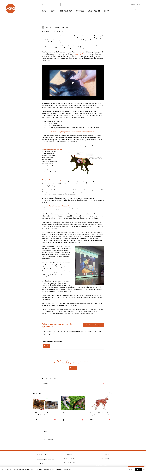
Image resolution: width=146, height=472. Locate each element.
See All (111, 393)
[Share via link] (55, 378)
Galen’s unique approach (71, 413)
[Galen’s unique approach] (73, 403)
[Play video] (73, 82)
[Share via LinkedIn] (51, 378)
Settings (131, 469)
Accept (139, 469)
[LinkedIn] (139, 4)
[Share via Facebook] (42, 378)
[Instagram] (134, 4)
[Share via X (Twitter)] (46, 378)
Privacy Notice (67, 469)
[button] (136, 10)
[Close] (144, 469)
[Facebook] (132, 4)
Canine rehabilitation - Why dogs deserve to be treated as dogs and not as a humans (100, 414)
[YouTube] (137, 4)
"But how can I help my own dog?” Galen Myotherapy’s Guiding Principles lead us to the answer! (45, 414)
